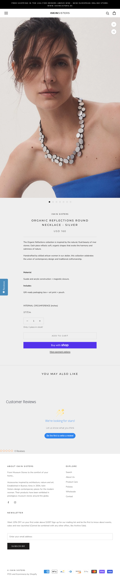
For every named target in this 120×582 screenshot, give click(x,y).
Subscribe (18, 546)
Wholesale (71, 491)
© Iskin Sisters (16, 570)
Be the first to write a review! (60, 435)
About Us (70, 477)
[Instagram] (15, 502)
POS (9, 574)
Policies (69, 486)
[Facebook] (8, 502)
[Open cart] (114, 13)
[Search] (107, 13)
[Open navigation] (6, 13)
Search (69, 472)
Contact (69, 496)
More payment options (60, 351)
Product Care (72, 482)
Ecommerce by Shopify (26, 574)
